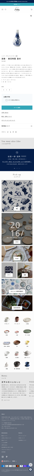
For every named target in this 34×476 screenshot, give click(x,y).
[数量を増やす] (9, 89)
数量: (3, 86)
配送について (4, 435)
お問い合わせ (5, 112)
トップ (3, 56)
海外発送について (17, 4)
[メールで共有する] (16, 132)
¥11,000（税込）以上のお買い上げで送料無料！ (17, 161)
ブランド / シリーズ (10, 56)
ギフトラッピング (22, 435)
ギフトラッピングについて (8, 120)
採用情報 (3, 451)
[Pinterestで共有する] (13, 132)
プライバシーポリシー (6, 449)
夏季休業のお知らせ (11, 382)
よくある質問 (4, 442)
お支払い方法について (6, 437)
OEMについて (22, 437)
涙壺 (16, 56)
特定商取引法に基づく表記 (7, 447)
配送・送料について (7, 116)
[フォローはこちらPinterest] (7, 457)
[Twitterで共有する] (10, 132)
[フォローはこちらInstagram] (3, 457)
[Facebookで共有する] (7, 132)
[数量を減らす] (4, 89)
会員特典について (22, 440)
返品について (4, 440)
